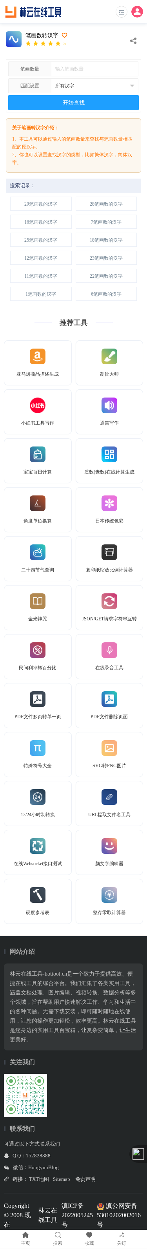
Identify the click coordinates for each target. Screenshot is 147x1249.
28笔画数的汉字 (106, 204)
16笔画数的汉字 (40, 222)
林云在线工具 (47, 1215)
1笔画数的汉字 (40, 294)
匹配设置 (29, 86)
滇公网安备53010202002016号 (119, 1215)
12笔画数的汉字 (40, 258)
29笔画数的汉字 (40, 204)
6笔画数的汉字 (106, 294)
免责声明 (85, 1179)
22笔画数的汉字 (106, 276)
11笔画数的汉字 (40, 276)
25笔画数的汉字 (40, 240)
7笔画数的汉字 (106, 222)
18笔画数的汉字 (106, 240)
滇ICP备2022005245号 (77, 1215)
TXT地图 (39, 1179)
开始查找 (74, 103)
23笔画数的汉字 (106, 258)
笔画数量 (29, 69)
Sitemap (61, 1179)
